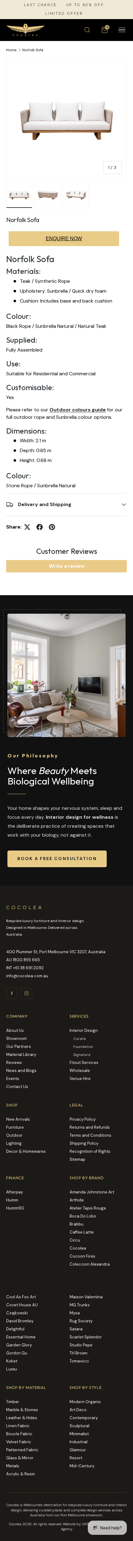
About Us (15, 1030)
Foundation (83, 1046)
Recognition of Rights (90, 1151)
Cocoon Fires (82, 1256)
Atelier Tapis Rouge (88, 1208)
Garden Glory (19, 1345)
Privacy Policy (83, 1119)
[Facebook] (11, 993)
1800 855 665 (26, 959)
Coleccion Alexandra (90, 1264)
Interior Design (84, 1030)
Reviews (14, 1062)
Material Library (21, 1054)
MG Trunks (80, 1305)
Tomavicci (79, 1361)
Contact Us (17, 1086)
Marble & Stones (22, 1409)
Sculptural (79, 1425)
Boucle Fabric (19, 1433)
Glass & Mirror (19, 1458)
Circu (75, 1240)
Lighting (14, 1143)
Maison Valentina (86, 1297)
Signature (81, 1054)
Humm (12, 1200)
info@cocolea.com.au (27, 976)
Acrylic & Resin (20, 1474)
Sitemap (77, 1159)
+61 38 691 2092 (28, 967)
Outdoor (14, 1135)
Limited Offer (64, 13)
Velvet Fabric (18, 1441)
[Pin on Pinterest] (52, 527)
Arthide (77, 1200)
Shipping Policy (84, 1143)
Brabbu (77, 1224)
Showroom (16, 1038)
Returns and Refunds (90, 1127)
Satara (76, 1329)
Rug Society (81, 1321)
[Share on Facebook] (39, 527)
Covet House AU (22, 1305)
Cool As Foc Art (21, 1297)
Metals (12, 1466)
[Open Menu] (122, 30)
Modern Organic (85, 1401)
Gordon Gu (16, 1353)
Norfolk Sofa (32, 50)
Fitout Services (84, 1062)
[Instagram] (26, 993)
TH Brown (79, 1353)
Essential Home (21, 1337)
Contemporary (84, 1417)
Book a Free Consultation (57, 858)
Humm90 (15, 1208)
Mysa (75, 1313)
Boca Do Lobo (83, 1216)
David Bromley (19, 1321)
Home (11, 50)
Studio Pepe (81, 1345)
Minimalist (79, 1433)
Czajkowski (17, 1313)
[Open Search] (87, 30)
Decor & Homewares (26, 1151)
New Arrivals (18, 1119)
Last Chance (40, 5)
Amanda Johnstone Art (92, 1192)
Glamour (78, 1449)
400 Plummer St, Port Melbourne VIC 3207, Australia (55, 951)
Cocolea (78, 1248)
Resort (76, 1458)
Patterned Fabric (22, 1449)
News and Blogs (21, 1070)
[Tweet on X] (27, 527)
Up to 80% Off (85, 5)
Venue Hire (80, 1078)
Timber (12, 1401)
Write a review (66, 566)
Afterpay (14, 1192)
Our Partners (18, 1046)
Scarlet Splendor (86, 1337)
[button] (104, 30)
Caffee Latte (82, 1232)
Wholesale (80, 1070)
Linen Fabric (18, 1425)
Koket (11, 1361)
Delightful (15, 1329)
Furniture (15, 1127)
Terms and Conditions (90, 1135)
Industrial (79, 1441)
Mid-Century (82, 1466)
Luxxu (11, 1369)
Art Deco (78, 1409)
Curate (79, 1038)
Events (12, 1078)
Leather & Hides (21, 1417)
